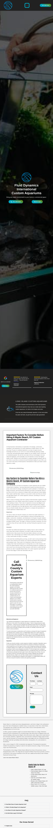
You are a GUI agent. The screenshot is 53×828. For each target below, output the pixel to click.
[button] (27, 5)
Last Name (39, 681)
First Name (32, 681)
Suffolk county (34, 786)
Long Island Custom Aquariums (31, 401)
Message (32, 693)
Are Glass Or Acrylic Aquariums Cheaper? (16, 810)
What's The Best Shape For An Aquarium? (16, 807)
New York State (43, 786)
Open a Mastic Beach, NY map (38, 769)
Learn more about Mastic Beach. (11, 757)
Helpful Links (9, 825)
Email (31, 687)
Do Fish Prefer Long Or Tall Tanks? (14, 813)
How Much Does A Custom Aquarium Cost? (16, 804)
